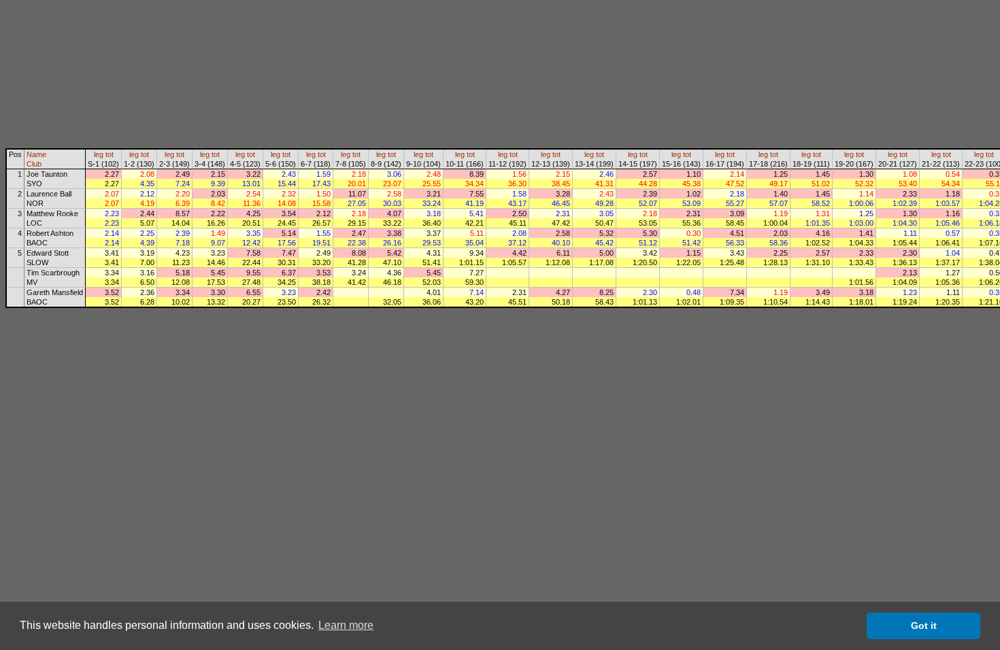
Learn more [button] (345, 625)
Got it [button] (924, 625)
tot (109, 154)
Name (36, 154)
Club (34, 164)
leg (98, 154)
